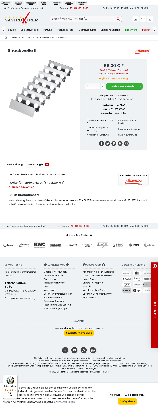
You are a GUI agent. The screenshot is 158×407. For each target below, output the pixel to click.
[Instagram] (126, 143)
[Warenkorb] (150, 19)
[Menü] (15, 377)
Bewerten (127, 99)
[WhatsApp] (93, 350)
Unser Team (89, 279)
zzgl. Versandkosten (119, 73)
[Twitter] (107, 143)
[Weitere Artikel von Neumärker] (142, 51)
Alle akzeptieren (134, 394)
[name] (8, 245)
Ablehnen (115, 394)
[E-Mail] (120, 143)
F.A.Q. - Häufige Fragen (56, 308)
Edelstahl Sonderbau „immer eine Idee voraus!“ (98, 295)
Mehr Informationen (63, 401)
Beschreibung (15, 164)
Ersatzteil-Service (53, 297)
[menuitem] (150, 19)
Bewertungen (38, 164)
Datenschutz (51, 279)
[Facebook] (101, 143)
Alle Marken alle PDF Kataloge (98, 271)
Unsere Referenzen (54, 275)
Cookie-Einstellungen (55, 271)
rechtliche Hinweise (54, 282)
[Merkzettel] (143, 19)
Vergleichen (106, 95)
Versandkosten (88, 358)
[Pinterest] (113, 143)
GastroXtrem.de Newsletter (97, 275)
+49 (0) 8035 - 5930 (78, 8)
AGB (46, 286)
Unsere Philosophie (93, 282)
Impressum (50, 290)
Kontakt (87, 286)
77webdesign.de (101, 372)
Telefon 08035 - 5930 (16, 285)
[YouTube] (74, 350)
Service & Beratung (54, 301)
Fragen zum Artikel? (105, 99)
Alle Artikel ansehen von (133, 175)
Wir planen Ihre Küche (94, 290)
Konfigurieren (127, 401)
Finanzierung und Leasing (57, 304)
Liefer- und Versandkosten (58, 293)
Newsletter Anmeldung (79, 332)
